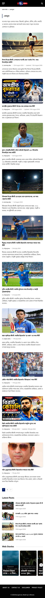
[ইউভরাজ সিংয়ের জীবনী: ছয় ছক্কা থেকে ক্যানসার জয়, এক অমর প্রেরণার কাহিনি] (22, 181)
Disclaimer (26, 587)
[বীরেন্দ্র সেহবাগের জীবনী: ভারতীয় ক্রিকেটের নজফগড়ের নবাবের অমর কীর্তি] (22, 228)
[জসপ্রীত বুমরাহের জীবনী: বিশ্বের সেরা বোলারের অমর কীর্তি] (22, 91)
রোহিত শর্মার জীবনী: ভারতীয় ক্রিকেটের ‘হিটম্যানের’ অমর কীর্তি (19, 379)
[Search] (42, 3)
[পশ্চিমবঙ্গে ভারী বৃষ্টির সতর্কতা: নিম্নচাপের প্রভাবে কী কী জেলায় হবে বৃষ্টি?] (8, 506)
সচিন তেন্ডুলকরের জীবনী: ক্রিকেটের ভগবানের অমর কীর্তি (17, 470)
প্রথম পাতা (4, 9)
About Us (6, 587)
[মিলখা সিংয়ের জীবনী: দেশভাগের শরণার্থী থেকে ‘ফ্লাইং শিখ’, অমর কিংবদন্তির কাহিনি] (22, 45)
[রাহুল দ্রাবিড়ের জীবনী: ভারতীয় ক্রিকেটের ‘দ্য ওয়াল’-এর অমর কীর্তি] (22, 320)
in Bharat (31, 595)
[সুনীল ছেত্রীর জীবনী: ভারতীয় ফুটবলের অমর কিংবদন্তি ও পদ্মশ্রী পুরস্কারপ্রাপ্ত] (22, 274)
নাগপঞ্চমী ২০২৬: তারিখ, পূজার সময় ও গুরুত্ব (26, 513)
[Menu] (3, 3)
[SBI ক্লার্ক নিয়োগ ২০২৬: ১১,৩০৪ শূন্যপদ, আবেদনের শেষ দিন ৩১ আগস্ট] (8, 537)
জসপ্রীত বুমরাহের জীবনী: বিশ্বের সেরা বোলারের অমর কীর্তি (18, 106)
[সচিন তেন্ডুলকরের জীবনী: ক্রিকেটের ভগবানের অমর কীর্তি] (22, 455)
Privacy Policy (37, 587)
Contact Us (16, 587)
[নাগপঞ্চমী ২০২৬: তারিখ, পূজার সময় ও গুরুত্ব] (8, 516)
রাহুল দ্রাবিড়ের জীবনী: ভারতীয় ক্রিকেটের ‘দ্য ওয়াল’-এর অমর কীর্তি (21, 335)
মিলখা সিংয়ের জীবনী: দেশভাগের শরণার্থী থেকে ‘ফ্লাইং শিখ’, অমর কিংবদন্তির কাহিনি (28, 525)
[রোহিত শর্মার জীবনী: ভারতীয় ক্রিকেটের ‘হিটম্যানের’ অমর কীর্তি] (22, 364)
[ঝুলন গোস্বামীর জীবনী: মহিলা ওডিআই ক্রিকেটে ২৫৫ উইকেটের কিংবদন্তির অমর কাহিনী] (22, 135)
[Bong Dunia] (22, 3)
